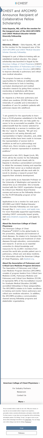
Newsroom (21, 392)
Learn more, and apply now (27, 209)
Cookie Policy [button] (28, 419)
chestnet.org (28, 259)
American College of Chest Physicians (18, 64)
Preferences (21, 433)
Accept (21, 428)
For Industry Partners (22, 388)
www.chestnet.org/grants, (17, 217)
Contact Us (21, 395)
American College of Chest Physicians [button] (20, 383)
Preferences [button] (28, 422)
